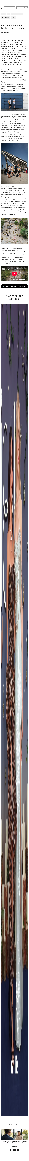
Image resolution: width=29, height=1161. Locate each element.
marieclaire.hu (5, 32)
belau (3, 14)
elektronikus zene (17, 14)
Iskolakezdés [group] (9, 8)
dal (8, 14)
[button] (14, 710)
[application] (14, 1136)
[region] (14, 710)
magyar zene (5, 17)
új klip (13, 17)
